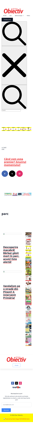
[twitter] (12, 173)
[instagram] (19, 173)
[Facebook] (12, 383)
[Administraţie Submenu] (23, 15)
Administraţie (18, 15)
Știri (11, 15)
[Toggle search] (14, 33)
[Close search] (14, 65)
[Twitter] (16, 383)
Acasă (4, 15)
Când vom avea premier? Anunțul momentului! (15, 162)
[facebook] (5, 173)
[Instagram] (20, 383)
